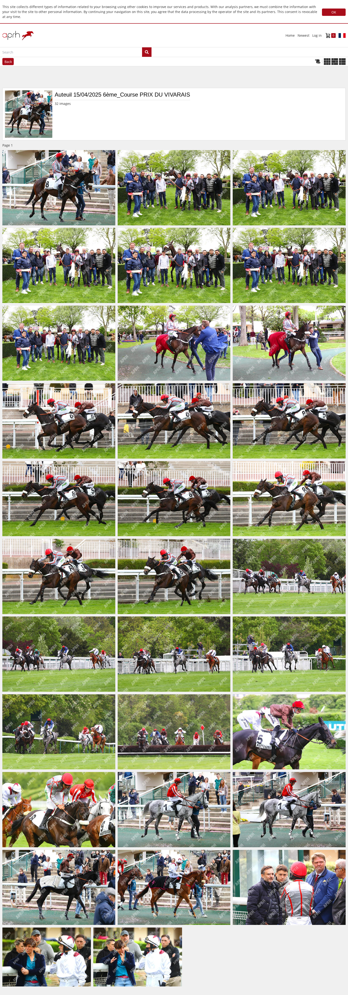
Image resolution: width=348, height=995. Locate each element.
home (290, 35)
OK (333, 12)
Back (8, 61)
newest (303, 35)
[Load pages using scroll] (318, 61)
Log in (317, 35)
